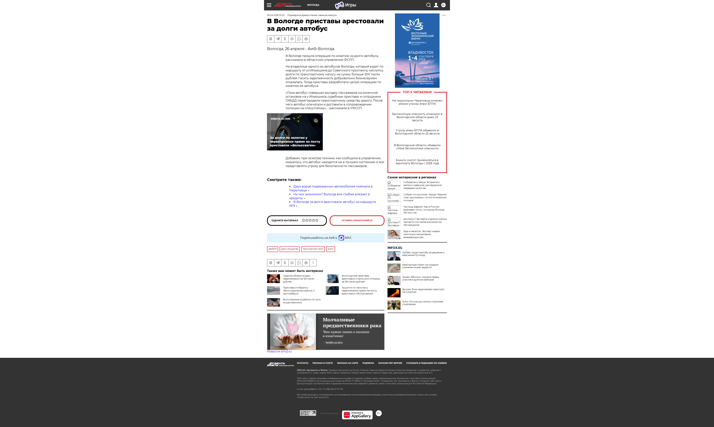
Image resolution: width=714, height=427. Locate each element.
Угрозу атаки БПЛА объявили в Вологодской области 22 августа (417, 132)
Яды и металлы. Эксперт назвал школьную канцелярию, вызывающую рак (421, 234)
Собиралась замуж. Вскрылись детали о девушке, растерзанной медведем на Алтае (422, 185)
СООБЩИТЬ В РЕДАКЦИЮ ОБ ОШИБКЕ (426, 363)
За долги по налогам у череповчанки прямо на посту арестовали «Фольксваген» (359, 290)
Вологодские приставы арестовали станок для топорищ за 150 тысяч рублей (361, 278)
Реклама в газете (323, 363)
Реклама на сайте (347, 363)
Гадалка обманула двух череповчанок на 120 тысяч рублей (298, 278)
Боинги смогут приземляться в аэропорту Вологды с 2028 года (417, 162)
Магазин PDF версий (390, 363)
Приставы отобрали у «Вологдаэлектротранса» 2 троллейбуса (299, 290)
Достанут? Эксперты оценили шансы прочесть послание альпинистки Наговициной (425, 222)
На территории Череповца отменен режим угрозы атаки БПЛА (417, 102)
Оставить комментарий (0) (357, 220)
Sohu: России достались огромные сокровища (422, 303)
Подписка (368, 363)
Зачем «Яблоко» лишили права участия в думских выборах (420, 278)
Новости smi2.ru (279, 351)
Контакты (302, 363)
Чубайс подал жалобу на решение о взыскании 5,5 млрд (423, 253)
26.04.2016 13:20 (275, 15)
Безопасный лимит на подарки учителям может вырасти (420, 266)
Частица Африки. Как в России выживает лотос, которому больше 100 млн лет (423, 209)
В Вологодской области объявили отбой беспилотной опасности (417, 147)
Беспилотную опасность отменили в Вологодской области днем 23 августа (417, 117)
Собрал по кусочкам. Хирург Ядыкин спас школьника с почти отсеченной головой (425, 197)
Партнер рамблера (329, 413)
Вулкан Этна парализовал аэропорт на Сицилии (423, 290)
